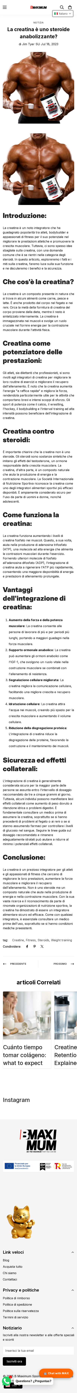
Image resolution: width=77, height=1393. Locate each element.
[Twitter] (42, 946)
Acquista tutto (12, 1266)
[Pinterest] (34, 946)
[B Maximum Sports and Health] (38, 7)
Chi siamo (9, 1273)
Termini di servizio (15, 1317)
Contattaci (10, 1279)
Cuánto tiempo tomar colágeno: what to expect (24, 1055)
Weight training (61, 940)
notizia (38, 22)
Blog (6, 1260)
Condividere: (12, 946)
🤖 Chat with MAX (56, 1373)
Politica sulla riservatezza (21, 1311)
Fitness (31, 940)
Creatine (18, 940)
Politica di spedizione (17, 1304)
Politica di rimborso (16, 1298)
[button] (70, 7)
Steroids (43, 940)
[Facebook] (27, 946)
